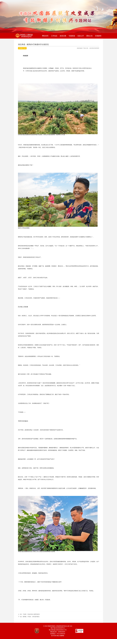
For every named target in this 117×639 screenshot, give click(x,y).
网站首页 (45, 36)
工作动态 (54, 36)
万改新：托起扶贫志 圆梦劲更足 (31, 614)
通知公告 (89, 36)
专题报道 (72, 36)
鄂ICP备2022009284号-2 (58, 628)
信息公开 (80, 36)
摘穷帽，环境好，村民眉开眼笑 (31, 616)
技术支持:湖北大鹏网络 (57, 635)
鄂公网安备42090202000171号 (58, 630)
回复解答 (98, 36)
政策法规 (63, 36)
